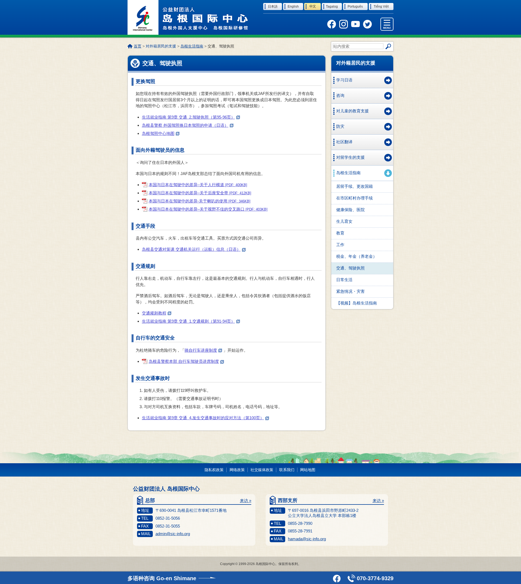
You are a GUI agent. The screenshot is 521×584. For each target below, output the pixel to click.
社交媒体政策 (261, 470)
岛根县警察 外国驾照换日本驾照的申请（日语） (185, 125)
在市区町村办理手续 (354, 198)
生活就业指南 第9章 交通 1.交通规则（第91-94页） (188, 321)
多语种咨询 (162, 578)
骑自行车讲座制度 (201, 350)
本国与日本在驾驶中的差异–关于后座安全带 (200, 193)
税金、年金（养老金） (356, 256)
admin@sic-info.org (172, 533)
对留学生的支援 (350, 157)
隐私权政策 (214, 470)
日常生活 (344, 279)
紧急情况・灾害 (350, 291)
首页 (137, 46)
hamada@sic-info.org (307, 539)
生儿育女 (344, 221)
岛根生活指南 (191, 46)
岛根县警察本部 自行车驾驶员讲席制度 (184, 361)
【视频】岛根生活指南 (356, 303)
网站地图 (307, 470)
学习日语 (344, 80)
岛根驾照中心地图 (158, 133)
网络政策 (237, 470)
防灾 (340, 126)
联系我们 (286, 470)
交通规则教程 (154, 313)
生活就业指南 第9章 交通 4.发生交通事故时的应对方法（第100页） (203, 417)
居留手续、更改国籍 (354, 186)
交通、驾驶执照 (350, 268)
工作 (340, 244)
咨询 (340, 95)
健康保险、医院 (350, 209)
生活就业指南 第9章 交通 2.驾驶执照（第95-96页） (188, 117)
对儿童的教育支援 (352, 111)
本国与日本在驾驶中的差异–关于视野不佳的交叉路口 (208, 209)
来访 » (245, 500)
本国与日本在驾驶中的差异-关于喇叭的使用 (199, 201)
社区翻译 (344, 141)
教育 (340, 233)
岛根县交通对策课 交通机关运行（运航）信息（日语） (191, 249)
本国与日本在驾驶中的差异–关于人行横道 (198, 184)
